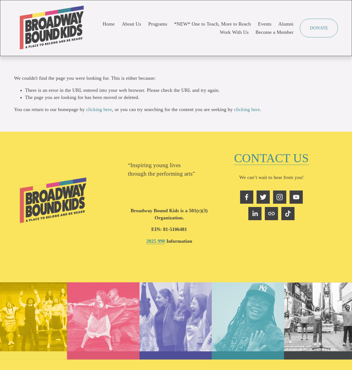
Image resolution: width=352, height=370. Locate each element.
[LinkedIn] (255, 213)
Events (264, 24)
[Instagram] (279, 197)
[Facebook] (246, 197)
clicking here (99, 109)
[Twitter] (263, 197)
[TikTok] (288, 213)
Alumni (285, 24)
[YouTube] (296, 197)
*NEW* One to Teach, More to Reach (212, 24)
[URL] (271, 213)
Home (109, 24)
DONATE (319, 28)
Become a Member (274, 32)
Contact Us (271, 158)
